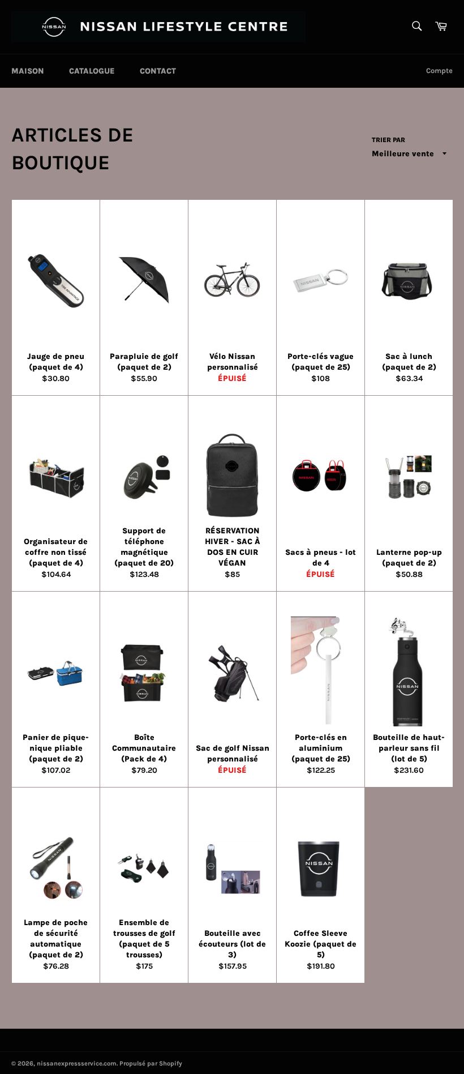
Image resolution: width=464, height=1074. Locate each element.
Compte (439, 70)
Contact (158, 71)
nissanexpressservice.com (77, 1063)
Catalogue (92, 71)
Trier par (388, 140)
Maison (27, 71)
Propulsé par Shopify (150, 1063)
